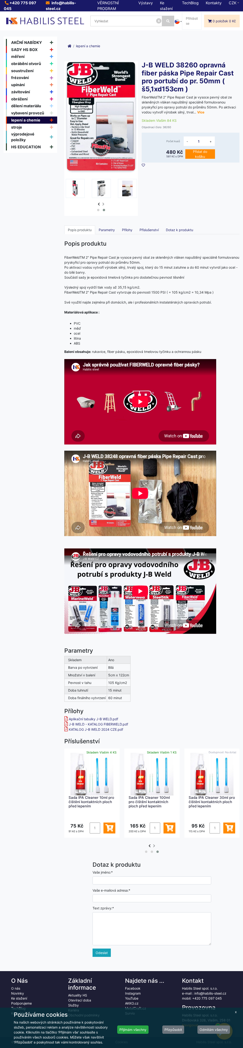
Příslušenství (149, 230)
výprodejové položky (22, 137)
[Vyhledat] (168, 21)
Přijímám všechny (132, 1030)
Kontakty (214, 2)
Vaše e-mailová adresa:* (111, 890)
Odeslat (102, 953)
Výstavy (145, 2)
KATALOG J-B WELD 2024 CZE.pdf (96, 729)
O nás (15, 988)
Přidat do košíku (200, 154)
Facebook (132, 988)
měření (17, 56)
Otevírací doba (79, 1000)
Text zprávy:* (103, 908)
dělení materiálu (26, 105)
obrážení (19, 99)
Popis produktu (80, 230)
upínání (18, 84)
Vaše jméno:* (103, 872)
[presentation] (99, 203)
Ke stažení (19, 998)
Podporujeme (21, 1003)
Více (200, 112)
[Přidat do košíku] (109, 828)
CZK (232, 2)
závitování (20, 91)
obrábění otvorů (26, 63)
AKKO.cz (132, 1003)
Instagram (133, 993)
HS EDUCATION (26, 147)
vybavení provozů (27, 113)
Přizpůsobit (173, 1030)
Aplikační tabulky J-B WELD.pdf (93, 719)
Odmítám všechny (214, 1030)
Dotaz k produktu (179, 230)
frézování (20, 77)
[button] (98, 210)
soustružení (22, 70)
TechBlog (190, 2)
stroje (16, 127)
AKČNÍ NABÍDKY (26, 42)
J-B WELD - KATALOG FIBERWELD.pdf (98, 724)
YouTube (131, 998)
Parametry (107, 230)
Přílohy (127, 230)
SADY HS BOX (24, 49)
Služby (73, 1005)
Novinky (17, 993)
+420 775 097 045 (207, 998)
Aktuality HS (77, 995)
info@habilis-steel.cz (210, 993)
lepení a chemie (25, 120)
